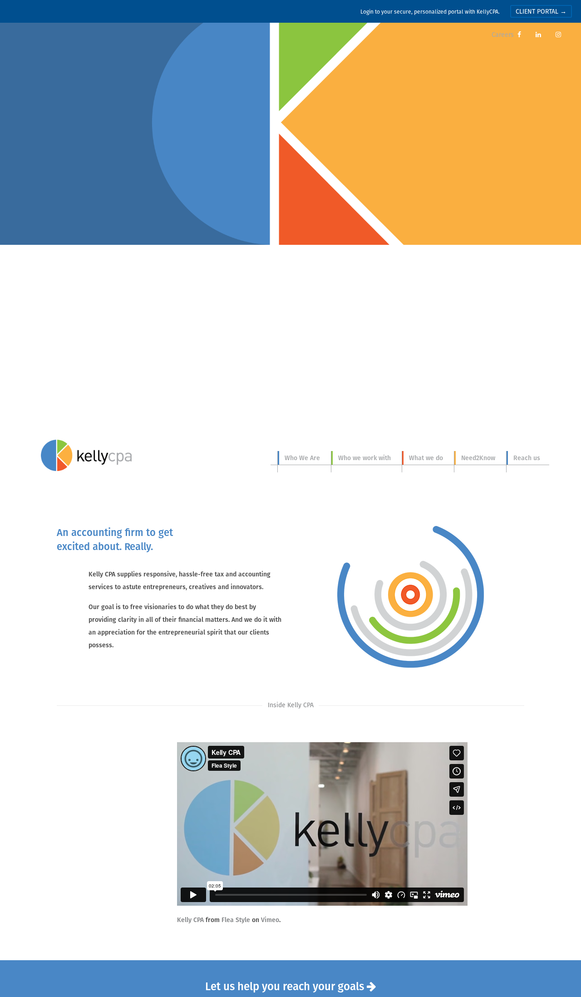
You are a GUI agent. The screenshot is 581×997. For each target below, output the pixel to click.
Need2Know (478, 457)
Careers (503, 34)
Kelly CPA (86, 455)
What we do (426, 457)
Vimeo (270, 919)
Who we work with (364, 457)
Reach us (526, 457)
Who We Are (302, 457)
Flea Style (236, 919)
